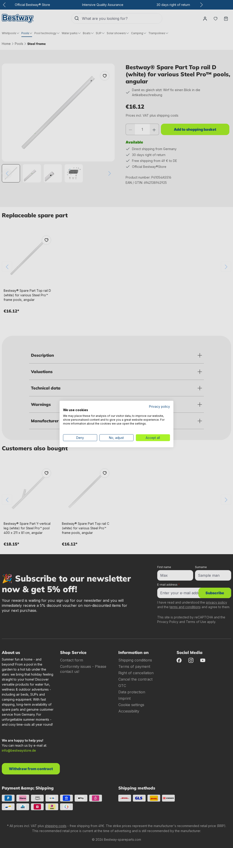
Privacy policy (159, 406)
